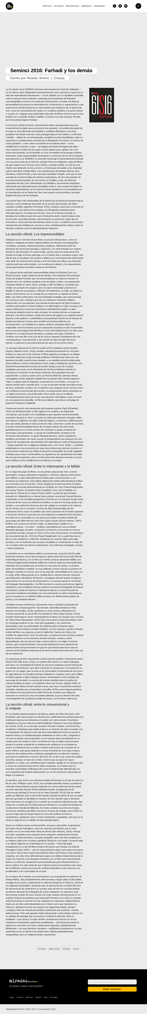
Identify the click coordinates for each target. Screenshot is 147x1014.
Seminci (76, 949)
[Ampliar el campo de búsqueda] (138, 6)
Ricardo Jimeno (38, 78)
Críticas (59, 78)
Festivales (66, 949)
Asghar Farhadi (54, 949)
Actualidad (42, 949)
